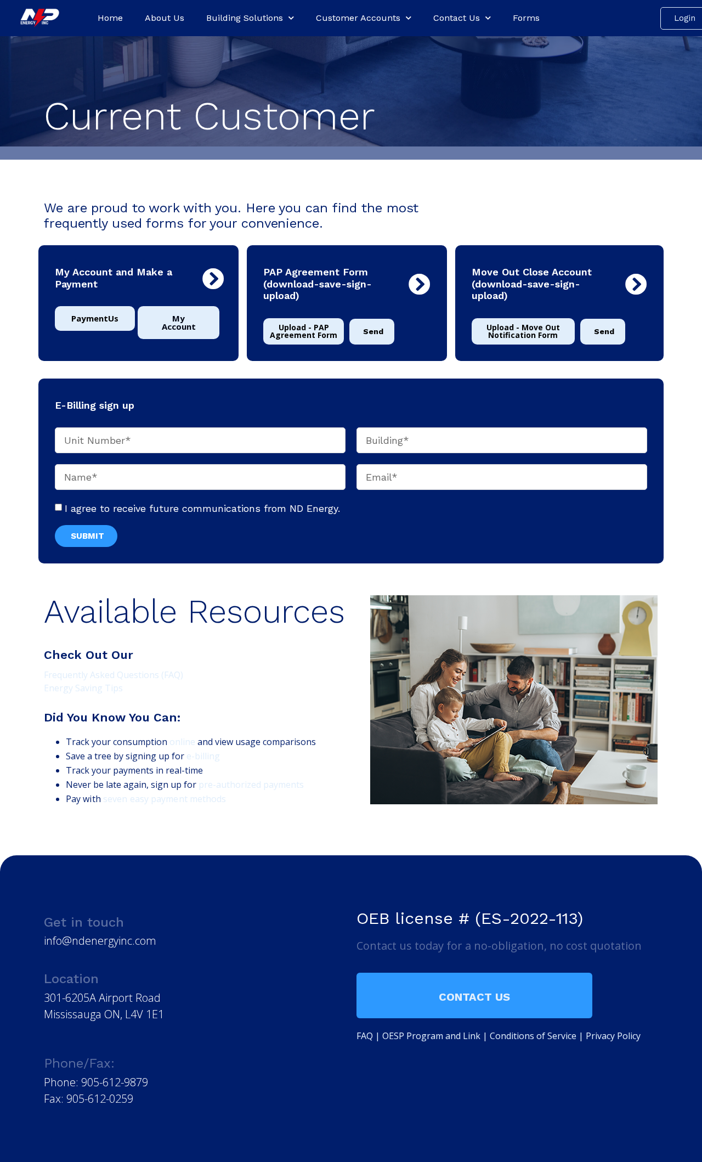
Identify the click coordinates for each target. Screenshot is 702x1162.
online (182, 742)
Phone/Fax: (79, 1063)
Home (110, 18)
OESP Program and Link (431, 1036)
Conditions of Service (533, 1036)
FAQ (364, 1036)
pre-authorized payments (251, 785)
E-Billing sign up (94, 405)
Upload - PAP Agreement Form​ (303, 331)
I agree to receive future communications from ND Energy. (202, 508)
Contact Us (456, 18)
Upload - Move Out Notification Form (523, 331)
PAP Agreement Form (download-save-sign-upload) (317, 283)
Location (71, 978)
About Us (164, 18)
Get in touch (84, 922)
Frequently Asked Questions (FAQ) (113, 675)
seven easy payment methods (165, 799)
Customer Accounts (358, 18)
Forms (526, 18)
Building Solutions (244, 18)
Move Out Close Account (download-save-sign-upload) (532, 283)
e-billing (203, 756)
